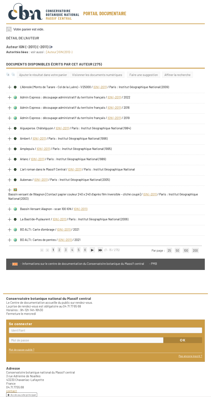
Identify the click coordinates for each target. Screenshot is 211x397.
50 (177, 250)
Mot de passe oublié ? (21, 349)
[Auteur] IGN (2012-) (59, 52)
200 (195, 250)
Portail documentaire (104, 13)
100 (186, 250)
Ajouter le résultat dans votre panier (43, 75)
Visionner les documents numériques (97, 75)
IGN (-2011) (100, 87)
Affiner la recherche (177, 75)
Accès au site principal (23, 394)
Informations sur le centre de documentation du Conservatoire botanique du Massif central (83, 263)
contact (11, 391)
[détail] (10, 87)
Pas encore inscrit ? (190, 356)
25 (169, 250)
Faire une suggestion (143, 75)
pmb (154, 263)
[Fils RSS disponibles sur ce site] (14, 263)
